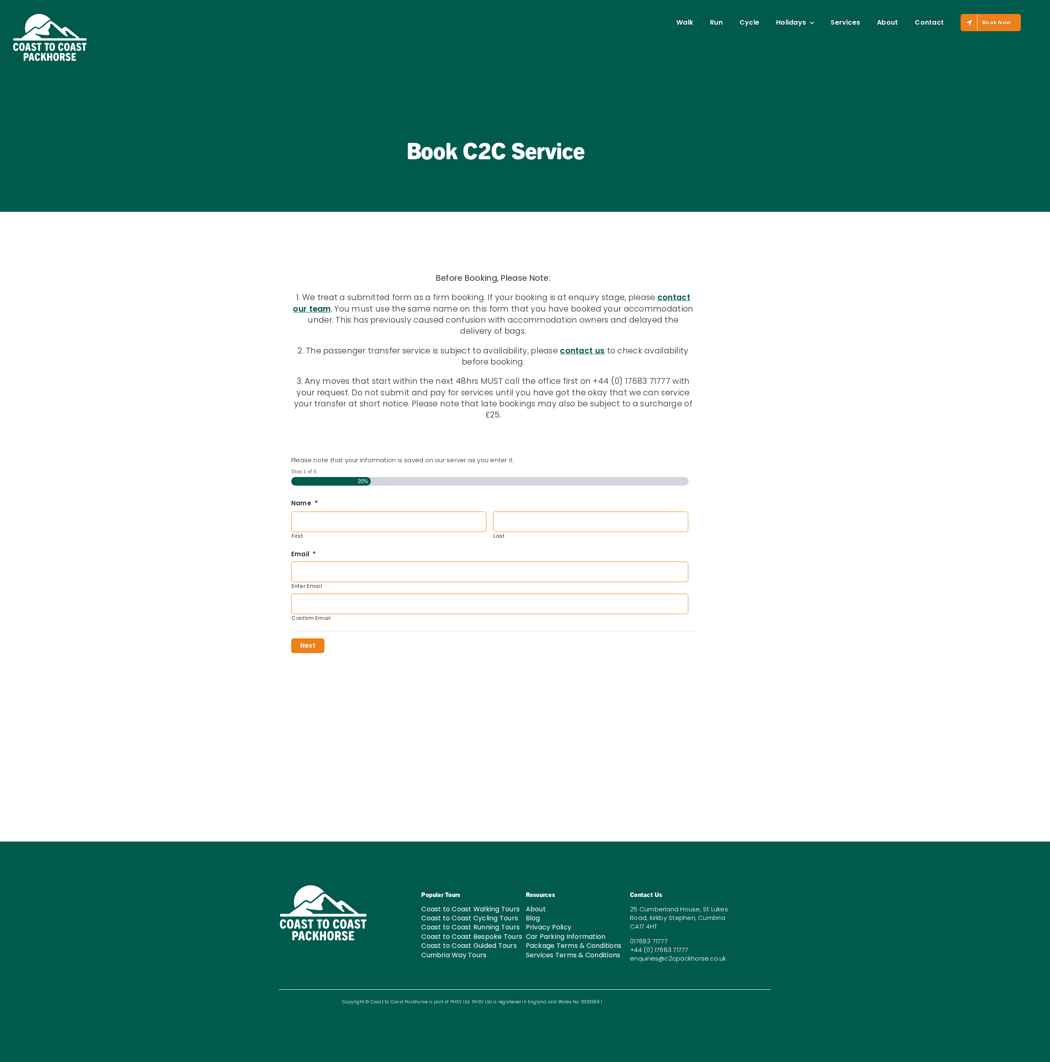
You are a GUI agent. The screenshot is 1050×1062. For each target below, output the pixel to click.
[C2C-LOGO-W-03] (323, 887)
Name (304, 503)
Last (499, 535)
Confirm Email (311, 618)
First (297, 535)
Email (303, 554)
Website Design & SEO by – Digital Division (655, 1002)
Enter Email (307, 586)
